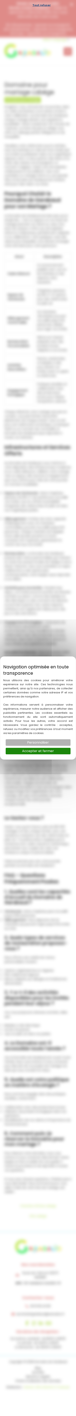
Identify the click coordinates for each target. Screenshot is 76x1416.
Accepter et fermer (38, 751)
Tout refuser (41, 5)
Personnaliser (38, 742)
